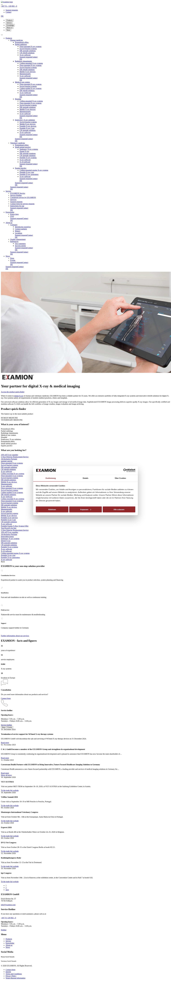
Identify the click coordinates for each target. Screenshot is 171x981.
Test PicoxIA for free (8, 528)
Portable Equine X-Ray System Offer (14, 526)
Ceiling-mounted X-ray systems (12, 474)
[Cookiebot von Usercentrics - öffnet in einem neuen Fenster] (125, 470)
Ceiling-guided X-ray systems (12, 492)
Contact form (6, 698)
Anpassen (84, 509)
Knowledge (10, 25)
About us (10, 28)
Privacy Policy (11, 976)
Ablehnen (52, 509)
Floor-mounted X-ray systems (12, 463)
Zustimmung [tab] (50, 478)
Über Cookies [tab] (120, 478)
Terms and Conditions (14, 974)
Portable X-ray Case (8, 520)
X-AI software (6, 551)
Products (10, 20)
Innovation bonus (7, 536)
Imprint (8, 972)
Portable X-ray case (8, 555)
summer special (6, 461)
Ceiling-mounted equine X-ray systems (15, 553)
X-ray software (6, 472)
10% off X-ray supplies (9, 455)
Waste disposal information (15, 978)
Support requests (12, 10)
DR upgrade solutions (9, 467)
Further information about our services (15, 636)
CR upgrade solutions (9, 522)
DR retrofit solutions (8, 480)
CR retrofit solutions (8, 469)
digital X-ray (18, 396)
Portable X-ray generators (10, 557)
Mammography (6, 484)
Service (9, 23)
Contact (8, 12)
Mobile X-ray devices (9, 482)
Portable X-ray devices (9, 518)
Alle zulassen (119, 509)
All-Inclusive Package (9, 459)
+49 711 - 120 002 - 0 (9, 6)
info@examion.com (8, 905)
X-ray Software (6, 497)
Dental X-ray (6, 541)
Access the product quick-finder (12, 392)
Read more (5, 743)
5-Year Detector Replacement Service (14, 457)
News (8, 30)
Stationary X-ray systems (10, 539)
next (7, 890)
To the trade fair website (10, 790)
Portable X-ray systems (9, 547)
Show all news (6, 775)
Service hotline (6, 725)
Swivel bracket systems (9, 465)
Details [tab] (85, 478)
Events (9, 727)
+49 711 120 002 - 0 (8, 918)
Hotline (3, 930)
